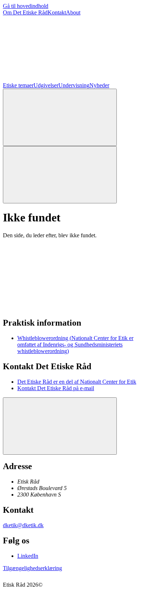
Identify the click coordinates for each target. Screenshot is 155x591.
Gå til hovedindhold (25, 6)
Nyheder (99, 85)
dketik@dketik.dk (23, 525)
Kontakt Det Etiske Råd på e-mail (55, 388)
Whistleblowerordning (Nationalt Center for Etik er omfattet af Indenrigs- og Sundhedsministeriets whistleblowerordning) (75, 344)
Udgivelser (46, 85)
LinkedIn (27, 556)
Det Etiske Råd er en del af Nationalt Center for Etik (76, 382)
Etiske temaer (18, 85)
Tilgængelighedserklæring (32, 568)
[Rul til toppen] (60, 426)
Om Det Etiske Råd (25, 12)
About (73, 12)
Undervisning (73, 85)
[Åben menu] (60, 174)
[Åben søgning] (60, 117)
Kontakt (57, 12)
